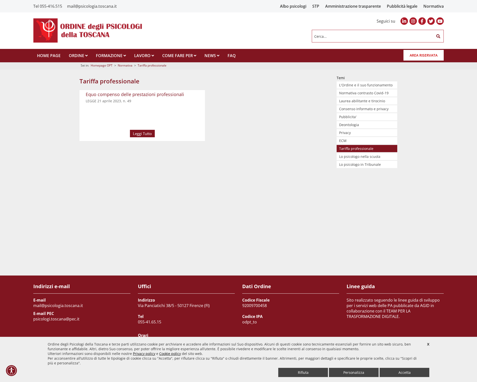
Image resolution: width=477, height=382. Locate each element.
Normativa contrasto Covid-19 (364, 93)
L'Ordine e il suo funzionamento (366, 85)
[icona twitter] (431, 21)
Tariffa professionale (152, 65)
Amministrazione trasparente (353, 6)
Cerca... (320, 36)
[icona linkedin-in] (404, 21)
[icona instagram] (413, 21)
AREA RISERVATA (423, 55)
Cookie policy (170, 353)
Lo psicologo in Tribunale (360, 164)
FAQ (232, 55)
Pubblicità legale (402, 6)
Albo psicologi (293, 6)
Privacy (345, 132)
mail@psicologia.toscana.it (92, 6)
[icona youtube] (440, 21)
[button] (438, 36)
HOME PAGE (49, 55)
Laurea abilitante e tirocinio (362, 101)
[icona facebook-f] (422, 21)
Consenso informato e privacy (364, 108)
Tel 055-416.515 (47, 6)
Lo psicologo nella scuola (359, 156)
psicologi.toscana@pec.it (56, 319)
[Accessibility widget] (11, 370)
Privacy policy (144, 353)
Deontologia (349, 124)
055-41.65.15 (149, 322)
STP (315, 6)
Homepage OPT (102, 65)
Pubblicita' (348, 116)
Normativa (433, 6)
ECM (343, 140)
